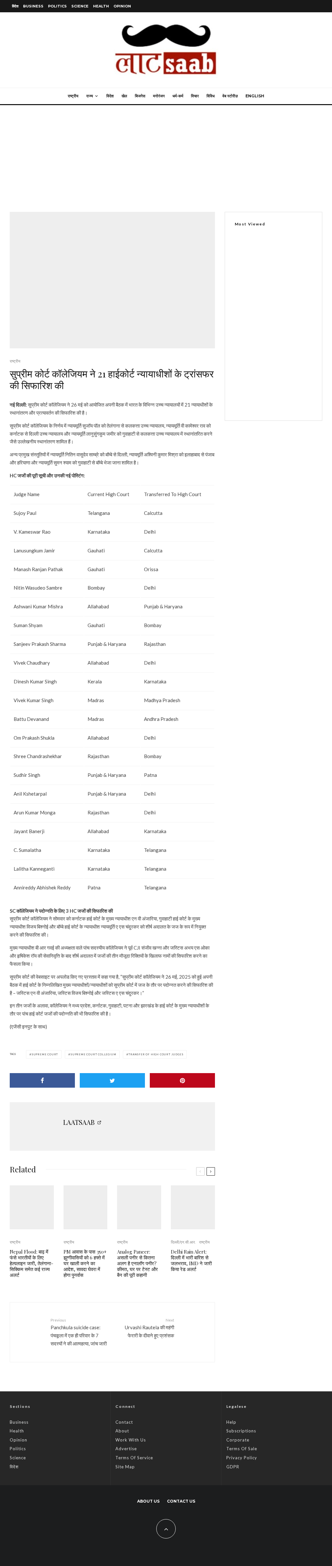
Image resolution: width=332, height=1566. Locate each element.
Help (231, 1422)
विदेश (15, 6)
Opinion (122, 6)
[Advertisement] (166, 153)
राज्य (89, 95)
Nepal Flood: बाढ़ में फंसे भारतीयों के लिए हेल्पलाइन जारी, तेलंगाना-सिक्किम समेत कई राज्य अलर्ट (31, 1263)
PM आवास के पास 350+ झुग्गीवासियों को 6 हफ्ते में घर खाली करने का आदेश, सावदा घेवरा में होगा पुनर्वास (85, 1263)
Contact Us (181, 1501)
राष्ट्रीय (73, 95)
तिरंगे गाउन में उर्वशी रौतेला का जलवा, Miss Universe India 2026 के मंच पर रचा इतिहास (287, 399)
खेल (124, 95)
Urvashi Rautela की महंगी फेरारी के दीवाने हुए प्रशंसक (149, 1328)
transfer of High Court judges (155, 1054)
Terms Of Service (134, 1457)
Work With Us (130, 1439)
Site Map (125, 1466)
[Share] (42, 1080)
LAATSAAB (79, 1122)
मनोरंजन (159, 95)
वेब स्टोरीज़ (230, 95)
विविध (211, 95)
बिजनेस (140, 95)
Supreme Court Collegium (93, 1054)
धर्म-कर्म (177, 95)
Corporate (237, 1439)
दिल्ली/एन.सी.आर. (183, 1242)
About (122, 1430)
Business (33, 6)
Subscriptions (241, 1430)
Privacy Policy (241, 1457)
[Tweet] (112, 1080)
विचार (195, 95)
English (254, 95)
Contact (124, 1422)
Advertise (126, 1448)
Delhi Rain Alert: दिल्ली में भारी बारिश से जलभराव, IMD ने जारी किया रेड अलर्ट (191, 1260)
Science (80, 6)
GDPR (232, 1466)
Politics (57, 6)
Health (101, 6)
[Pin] (182, 1080)
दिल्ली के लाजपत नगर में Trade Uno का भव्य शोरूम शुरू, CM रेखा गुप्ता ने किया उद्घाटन (271, 303)
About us (148, 1501)
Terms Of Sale (241, 1448)
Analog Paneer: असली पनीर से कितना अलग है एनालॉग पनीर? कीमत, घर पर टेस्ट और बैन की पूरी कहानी (137, 1263)
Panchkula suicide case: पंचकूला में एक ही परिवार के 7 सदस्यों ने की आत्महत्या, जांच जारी (79, 1332)
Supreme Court (44, 1054)
